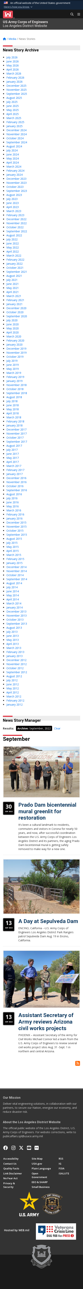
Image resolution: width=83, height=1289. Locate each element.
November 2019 (16, 352)
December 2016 (16, 478)
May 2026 (12, 65)
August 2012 (14, 676)
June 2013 (12, 636)
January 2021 (14, 304)
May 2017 (12, 458)
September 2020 (16, 316)
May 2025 (12, 110)
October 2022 (15, 227)
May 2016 (12, 506)
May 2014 (12, 595)
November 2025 (16, 89)
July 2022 (12, 239)
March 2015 (13, 555)
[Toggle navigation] (77, 14)
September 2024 (16, 142)
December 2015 (16, 522)
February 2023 (15, 215)
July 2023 (12, 199)
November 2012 (16, 664)
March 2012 (13, 696)
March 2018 (13, 417)
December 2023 (16, 178)
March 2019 (13, 373)
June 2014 (12, 591)
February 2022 (15, 259)
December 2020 (16, 308)
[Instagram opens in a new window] (13, 1147)
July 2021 (12, 280)
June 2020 (12, 324)
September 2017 (16, 441)
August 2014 (14, 583)
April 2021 (12, 292)
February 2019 (15, 377)
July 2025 (12, 102)
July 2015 (12, 543)
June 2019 (12, 365)
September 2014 (16, 579)
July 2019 (12, 361)
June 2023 (12, 203)
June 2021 (12, 284)
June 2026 (12, 61)
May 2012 (12, 688)
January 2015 (14, 563)
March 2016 (13, 510)
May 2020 (12, 328)
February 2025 (15, 122)
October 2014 (15, 575)
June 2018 (12, 405)
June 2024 (12, 154)
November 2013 (16, 615)
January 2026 (14, 81)
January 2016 (14, 518)
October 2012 (15, 668)
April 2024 (12, 162)
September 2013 (16, 623)
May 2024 (12, 158)
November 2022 (16, 223)
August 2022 (14, 235)
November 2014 (16, 571)
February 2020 (15, 340)
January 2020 (14, 344)
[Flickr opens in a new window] (37, 1147)
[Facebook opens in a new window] (5, 1147)
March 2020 (13, 336)
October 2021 (15, 267)
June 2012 (12, 684)
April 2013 (12, 644)
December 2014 (16, 567)
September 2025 (16, 94)
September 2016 (16, 490)
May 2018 (12, 409)
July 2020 (12, 320)
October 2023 (15, 187)
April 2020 (12, 332)
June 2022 (12, 243)
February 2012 (15, 700)
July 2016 (12, 498)
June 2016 (12, 502)
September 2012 (16, 672)
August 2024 (14, 146)
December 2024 (16, 130)
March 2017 (13, 466)
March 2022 (13, 255)
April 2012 (12, 692)
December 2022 (16, 219)
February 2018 (15, 421)
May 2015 (12, 547)
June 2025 (12, 106)
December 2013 (16, 611)
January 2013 (14, 656)
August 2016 (14, 494)
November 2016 (16, 482)
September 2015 (16, 534)
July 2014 (12, 587)
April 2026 (12, 69)
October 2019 (15, 356)
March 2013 (13, 648)
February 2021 (15, 300)
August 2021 (14, 276)
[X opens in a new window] (21, 1147)
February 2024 (15, 170)
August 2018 (14, 397)
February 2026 (15, 77)
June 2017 (12, 454)
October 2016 (15, 486)
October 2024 (15, 138)
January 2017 (14, 474)
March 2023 (13, 211)
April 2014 (12, 599)
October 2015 (15, 530)
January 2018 (14, 425)
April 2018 (12, 413)
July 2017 (12, 449)
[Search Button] (71, 14)
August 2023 (14, 195)
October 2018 (15, 389)
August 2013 (14, 627)
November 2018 (16, 385)
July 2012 (12, 680)
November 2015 (16, 526)
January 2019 (14, 381)
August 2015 (14, 538)
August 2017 (14, 445)
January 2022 (14, 263)
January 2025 (14, 126)
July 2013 (12, 632)
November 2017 (16, 433)
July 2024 (12, 150)
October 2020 (15, 312)
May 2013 (12, 640)
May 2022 (12, 247)
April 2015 (12, 551)
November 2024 (16, 134)
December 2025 (16, 85)
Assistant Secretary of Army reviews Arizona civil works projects (46, 1021)
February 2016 (15, 514)
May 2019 (12, 369)
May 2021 (12, 288)
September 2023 (16, 191)
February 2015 (15, 559)
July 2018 (12, 401)
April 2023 (12, 207)
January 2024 (14, 174)
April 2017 (12, 462)
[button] (18, 7)
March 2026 (13, 73)
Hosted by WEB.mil (16, 1230)
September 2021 (16, 272)
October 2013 (15, 619)
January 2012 (14, 704)
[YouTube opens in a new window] (29, 1147)
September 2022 (16, 231)
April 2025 (12, 114)
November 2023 (16, 183)
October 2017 (15, 437)
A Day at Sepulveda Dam (48, 921)
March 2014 (13, 603)
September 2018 (16, 393)
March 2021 (13, 296)
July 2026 (12, 57)
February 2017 (15, 470)
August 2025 (14, 98)
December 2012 (16, 660)
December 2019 (16, 348)
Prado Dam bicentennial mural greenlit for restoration (47, 811)
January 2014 (14, 607)
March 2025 (13, 118)
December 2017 (16, 429)
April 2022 (12, 251)
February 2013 (15, 652)
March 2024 (13, 166)
